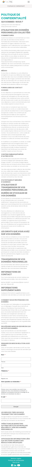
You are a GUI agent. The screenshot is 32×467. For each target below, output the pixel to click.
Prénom (3, 361)
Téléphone (5, 371)
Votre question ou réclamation (11, 381)
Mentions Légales (16, 458)
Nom (3, 354)
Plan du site (16, 462)
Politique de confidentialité (16, 460)
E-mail (3, 397)
